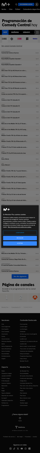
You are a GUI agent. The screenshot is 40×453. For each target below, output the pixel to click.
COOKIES (35, 436)
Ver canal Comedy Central (11, 46)
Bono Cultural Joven (25, 398)
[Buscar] (16, 4)
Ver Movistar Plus (24, 371)
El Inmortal (23, 336)
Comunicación (24, 405)
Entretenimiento (6, 356)
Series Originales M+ (7, 346)
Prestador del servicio (9, 436)
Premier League (6, 378)
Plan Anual (23, 395)
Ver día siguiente (20, 276)
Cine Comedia (5, 331)
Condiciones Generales (26, 378)
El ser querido (23, 324)
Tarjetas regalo (24, 403)
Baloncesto (4, 385)
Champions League (7, 373)
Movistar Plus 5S (24, 361)
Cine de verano (6, 339)
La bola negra (23, 326)
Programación (5, 405)
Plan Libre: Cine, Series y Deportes (29, 385)
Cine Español (5, 329)
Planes (21, 390)
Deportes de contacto (7, 395)
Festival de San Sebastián (26, 351)
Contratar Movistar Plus (26, 383)
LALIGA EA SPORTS (6, 376)
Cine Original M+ (6, 326)
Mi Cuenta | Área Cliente (26, 376)
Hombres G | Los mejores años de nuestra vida (28, 343)
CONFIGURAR (20, 232)
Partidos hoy (5, 403)
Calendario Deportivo (7, 400)
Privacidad (27, 436)
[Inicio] (6, 4)
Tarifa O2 (22, 400)
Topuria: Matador (6, 393)
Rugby (3, 390)
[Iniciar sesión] (36, 4)
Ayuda (20, 420)
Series (4, 9)
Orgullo (3, 358)
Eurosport (4, 398)
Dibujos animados (24, 353)
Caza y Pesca (23, 358)
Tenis (3, 388)
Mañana (15, 32)
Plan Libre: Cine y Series (26, 388)
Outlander (22, 331)
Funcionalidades (24, 373)
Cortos (3, 336)
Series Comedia (6, 351)
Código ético (23, 381)
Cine (10, 9)
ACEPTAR (20, 243)
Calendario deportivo (31, 9)
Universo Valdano (6, 383)
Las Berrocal (23, 339)
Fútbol (17, 9)
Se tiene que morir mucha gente (28, 334)
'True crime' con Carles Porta (27, 348)
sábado (26, 32)
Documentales (5, 353)
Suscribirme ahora (26, 4)
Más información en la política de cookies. (19, 227)
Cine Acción (5, 334)
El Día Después (5, 381)
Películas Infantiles (6, 341)
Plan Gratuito (23, 393)
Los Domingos (23, 329)
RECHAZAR (20, 238)
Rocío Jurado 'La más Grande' (28, 346)
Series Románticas (6, 348)
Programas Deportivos (26, 356)
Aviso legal (19, 436)
